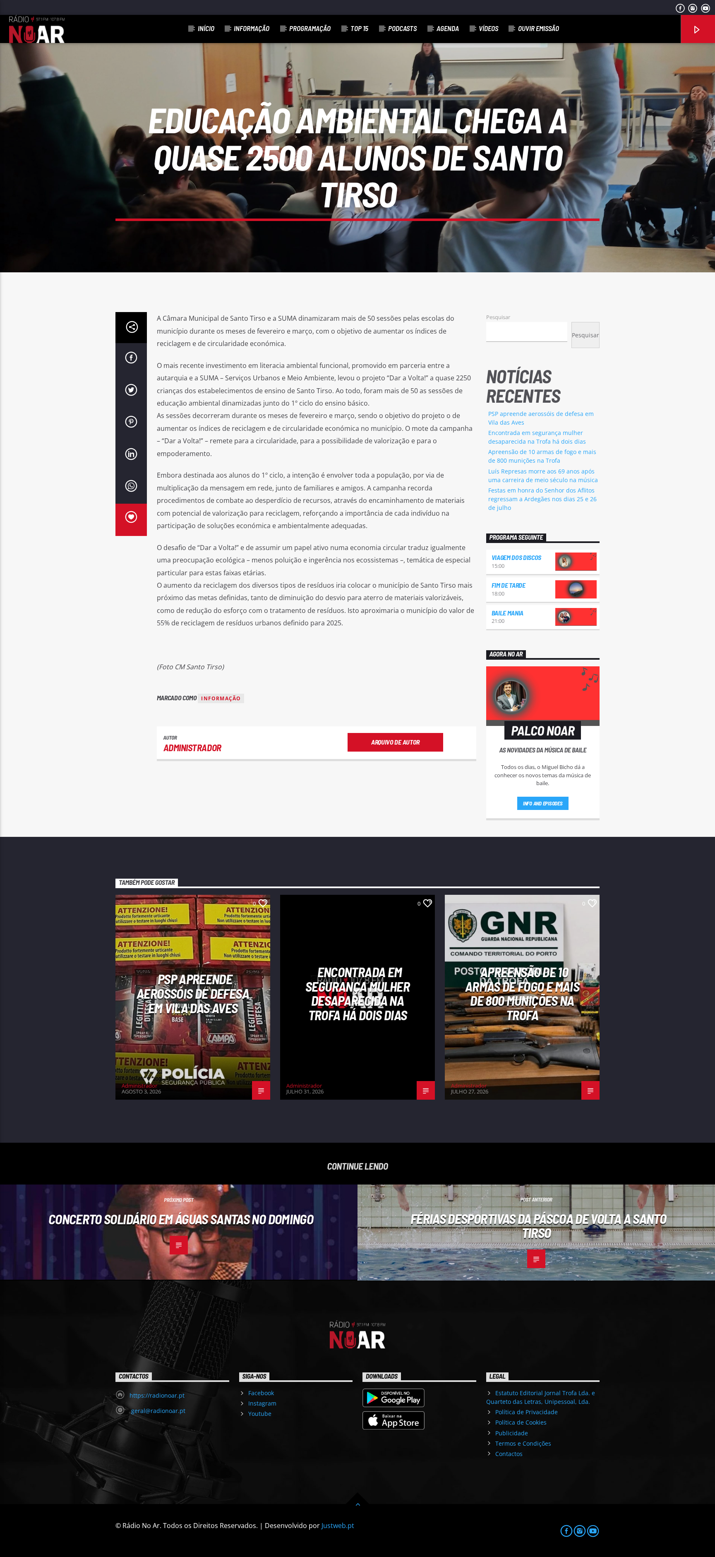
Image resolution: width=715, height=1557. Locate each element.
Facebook (261, 1393)
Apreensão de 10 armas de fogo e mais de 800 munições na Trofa (522, 993)
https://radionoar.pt (157, 1395)
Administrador (192, 747)
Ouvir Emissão (538, 28)
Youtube (259, 1414)
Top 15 (359, 28)
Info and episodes (543, 803)
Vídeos (488, 28)
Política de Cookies (521, 1422)
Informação (251, 28)
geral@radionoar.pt (157, 1411)
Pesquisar (498, 317)
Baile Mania (507, 613)
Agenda (448, 28)
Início (206, 28)
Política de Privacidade (526, 1412)
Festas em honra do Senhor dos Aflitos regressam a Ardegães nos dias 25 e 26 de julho (542, 499)
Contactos (509, 1454)
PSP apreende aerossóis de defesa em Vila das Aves (193, 993)
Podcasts (402, 28)
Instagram (262, 1403)
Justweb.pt (338, 1525)
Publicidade (511, 1433)
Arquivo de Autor (395, 742)
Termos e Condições (523, 1443)
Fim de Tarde (508, 585)
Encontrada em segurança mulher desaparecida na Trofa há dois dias (357, 993)
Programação (310, 28)
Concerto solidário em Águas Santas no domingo (180, 1219)
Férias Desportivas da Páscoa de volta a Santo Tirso (538, 1226)
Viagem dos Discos (517, 557)
